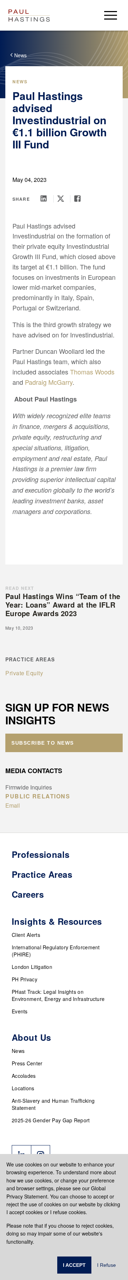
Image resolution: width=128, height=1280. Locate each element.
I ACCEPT (74, 1265)
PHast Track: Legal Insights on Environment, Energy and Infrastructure (58, 995)
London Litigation (32, 966)
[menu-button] (110, 15)
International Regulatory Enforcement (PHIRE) (56, 951)
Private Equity (24, 673)
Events (20, 1011)
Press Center (27, 1063)
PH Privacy (24, 979)
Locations (23, 1088)
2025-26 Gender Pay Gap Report (51, 1120)
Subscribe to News (42, 743)
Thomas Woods (92, 371)
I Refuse (106, 1265)
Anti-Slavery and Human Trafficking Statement (53, 1104)
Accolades (24, 1075)
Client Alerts (26, 934)
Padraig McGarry (49, 382)
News (18, 1050)
